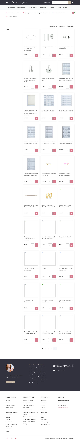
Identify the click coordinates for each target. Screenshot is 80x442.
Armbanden (43, 400)
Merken (59, 7)
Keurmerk (8, 419)
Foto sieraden (43, 7)
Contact (65, 7)
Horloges (43, 407)
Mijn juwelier (26, 407)
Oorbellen (43, 414)
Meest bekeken (53, 26)
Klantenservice (46, 2)
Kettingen (43, 410)
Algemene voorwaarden (11, 424)
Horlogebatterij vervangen (29, 419)
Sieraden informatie (28, 400)
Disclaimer (8, 429)
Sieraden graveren (32, 7)
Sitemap (8, 431)
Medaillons (51, 7)
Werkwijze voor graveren (29, 421)
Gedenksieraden (21, 7)
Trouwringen (44, 419)
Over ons (8, 400)
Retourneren (9, 414)
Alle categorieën (11, 7)
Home (7, 16)
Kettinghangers (44, 412)
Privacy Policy (9, 426)
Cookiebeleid (9, 422)
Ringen (42, 417)
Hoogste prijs (70, 26)
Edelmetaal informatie (28, 405)
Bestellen (8, 410)
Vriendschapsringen (45, 424)
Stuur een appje (10, 382)
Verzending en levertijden (12, 412)
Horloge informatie (27, 403)
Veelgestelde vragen (10, 405)
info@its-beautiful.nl (63, 407)
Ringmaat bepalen (27, 410)
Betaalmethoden (10, 407)
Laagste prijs (62, 26)
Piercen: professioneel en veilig (30, 416)
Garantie (8, 417)
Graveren (43, 405)
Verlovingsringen (45, 422)
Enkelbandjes (44, 403)
